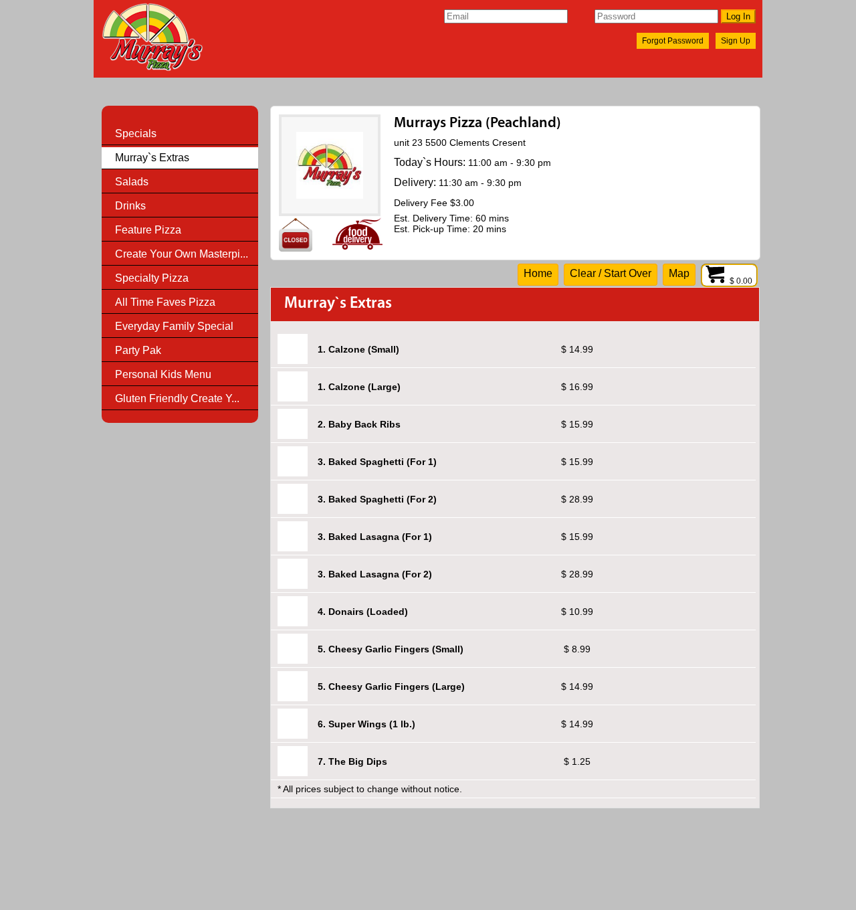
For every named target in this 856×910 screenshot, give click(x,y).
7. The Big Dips (352, 761)
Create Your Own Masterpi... (181, 254)
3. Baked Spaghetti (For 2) (377, 499)
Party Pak (138, 350)
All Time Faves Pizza (165, 302)
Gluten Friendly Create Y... (177, 398)
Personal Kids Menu (163, 374)
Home (538, 273)
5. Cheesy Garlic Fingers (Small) (390, 649)
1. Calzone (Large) (359, 386)
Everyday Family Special (174, 326)
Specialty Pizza (152, 278)
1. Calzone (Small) (358, 349)
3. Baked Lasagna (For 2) (375, 574)
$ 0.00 (742, 281)
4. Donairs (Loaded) (363, 611)
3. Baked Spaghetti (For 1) (377, 461)
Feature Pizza (148, 230)
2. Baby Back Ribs (359, 424)
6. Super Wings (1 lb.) (366, 724)
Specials (135, 133)
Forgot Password (673, 41)
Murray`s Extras (152, 157)
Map (679, 273)
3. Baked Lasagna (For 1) (375, 536)
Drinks (130, 205)
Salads (131, 181)
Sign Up (735, 41)
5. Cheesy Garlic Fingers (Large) (391, 686)
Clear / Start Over (610, 273)
